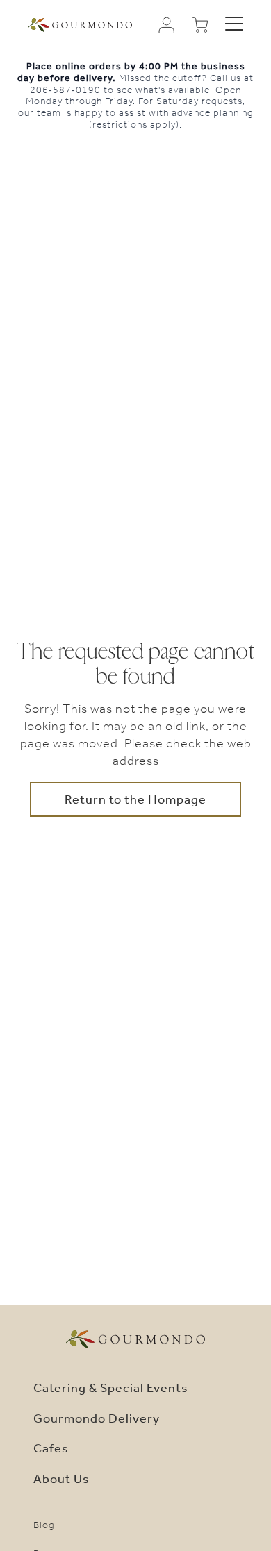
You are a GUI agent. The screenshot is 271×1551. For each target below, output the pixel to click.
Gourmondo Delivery (96, 1418)
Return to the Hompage (135, 799)
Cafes (51, 1448)
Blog (43, 1525)
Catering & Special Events (110, 1388)
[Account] (166, 25)
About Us (61, 1478)
